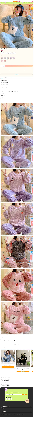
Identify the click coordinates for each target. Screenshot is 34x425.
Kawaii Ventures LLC (20, 414)
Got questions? (17, 74)
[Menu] (2, 1)
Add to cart (19, 65)
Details (2, 77)
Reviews (9, 77)
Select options (23, 371)
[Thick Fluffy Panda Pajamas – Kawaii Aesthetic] (23, 358)
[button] (32, 1)
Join (24, 394)
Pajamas (18, 344)
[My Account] (30, 1)
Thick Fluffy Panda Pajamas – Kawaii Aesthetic (23, 368)
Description (5, 77)
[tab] (1, 78)
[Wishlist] (13, 351)
